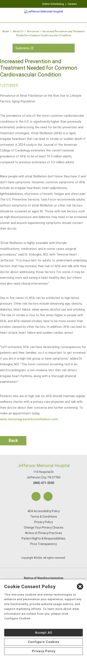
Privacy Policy (43, 522)
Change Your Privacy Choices (43, 527)
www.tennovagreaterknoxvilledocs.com (29, 419)
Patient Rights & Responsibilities (43, 538)
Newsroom (33, 31)
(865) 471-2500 (43, 483)
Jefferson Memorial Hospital (44, 465)
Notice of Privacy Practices (43, 533)
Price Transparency (43, 544)
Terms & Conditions (43, 516)
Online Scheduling (53, 3)
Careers (72, 3)
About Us (18, 31)
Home (5, 31)
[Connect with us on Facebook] (36, 496)
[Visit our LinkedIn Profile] (48, 496)
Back (13, 440)
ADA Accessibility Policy (43, 511)
